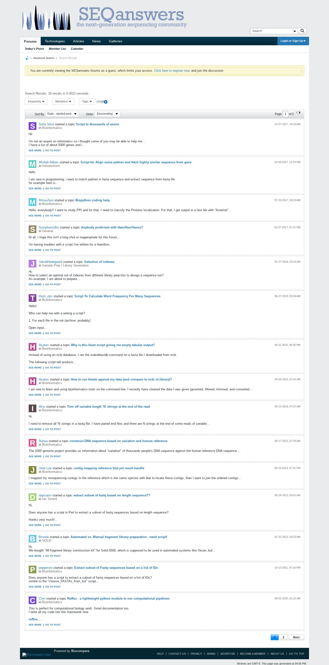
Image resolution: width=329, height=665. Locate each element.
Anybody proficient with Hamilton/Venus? (112, 227)
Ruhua (43, 441)
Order (89, 114)
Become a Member (252, 653)
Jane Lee (45, 468)
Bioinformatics (52, 128)
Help (160, 653)
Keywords (35, 101)
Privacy (196, 653)
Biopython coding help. (93, 200)
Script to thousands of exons (97, 124)
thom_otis (46, 296)
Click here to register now (171, 70)
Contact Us (177, 653)
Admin (211, 653)
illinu (42, 406)
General (47, 231)
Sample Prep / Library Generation (65, 265)
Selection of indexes (99, 262)
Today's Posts (34, 49)
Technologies (55, 41)
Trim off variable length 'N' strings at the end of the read (108, 406)
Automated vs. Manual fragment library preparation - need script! (119, 537)
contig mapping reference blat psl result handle (108, 468)
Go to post (53, 150)
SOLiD (46, 540)
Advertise (227, 653)
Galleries (115, 41)
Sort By (39, 114)
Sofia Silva (46, 124)
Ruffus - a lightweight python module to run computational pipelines (118, 598)
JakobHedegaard (50, 262)
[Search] (302, 31)
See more (35, 150)
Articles (78, 41)
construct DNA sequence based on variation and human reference (118, 441)
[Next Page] (299, 112)
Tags (85, 101)
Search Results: (36, 93)
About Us (277, 653)
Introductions (51, 166)
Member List (57, 49)
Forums (30, 41)
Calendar (77, 49)
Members (61, 101)
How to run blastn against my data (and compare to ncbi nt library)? (121, 379)
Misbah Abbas (49, 162)
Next (296, 637)
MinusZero (46, 200)
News (96, 41)
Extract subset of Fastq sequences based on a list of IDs (116, 568)
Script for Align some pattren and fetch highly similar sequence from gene (135, 162)
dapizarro (45, 495)
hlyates (44, 345)
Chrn (42, 598)
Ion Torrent (49, 499)
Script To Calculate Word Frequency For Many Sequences (117, 296)
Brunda (44, 537)
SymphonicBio (49, 227)
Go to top (296, 653)
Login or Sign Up (292, 41)
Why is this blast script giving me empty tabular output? (113, 345)
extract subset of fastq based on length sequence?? (111, 495)
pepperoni (45, 568)
